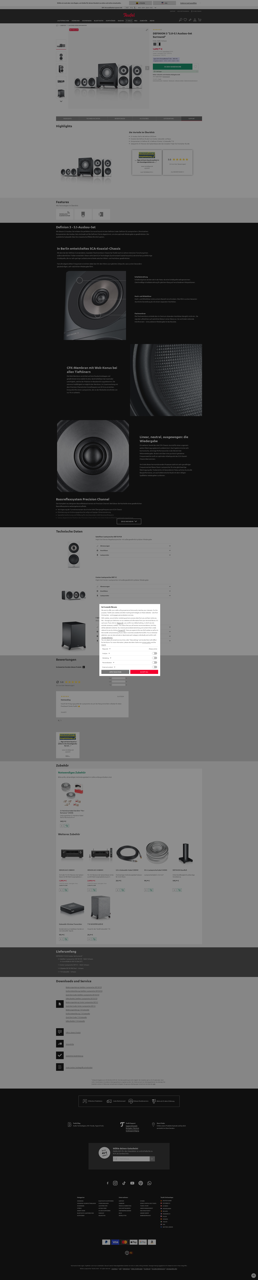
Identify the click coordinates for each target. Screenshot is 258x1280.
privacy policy (146, 642)
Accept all (144, 672)
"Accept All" (121, 630)
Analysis (104, 653)
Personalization (107, 662)
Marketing (105, 658)
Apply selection (115, 672)
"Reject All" (120, 623)
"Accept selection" (107, 637)
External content (107, 667)
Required (105, 649)
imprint (103, 645)
